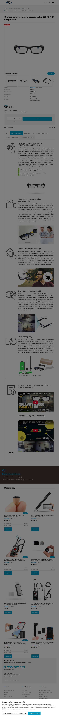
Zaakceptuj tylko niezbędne (10, 713)
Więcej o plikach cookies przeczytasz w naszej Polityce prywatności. (19, 709)
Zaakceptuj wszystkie (34, 713)
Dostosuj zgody (23, 713)
